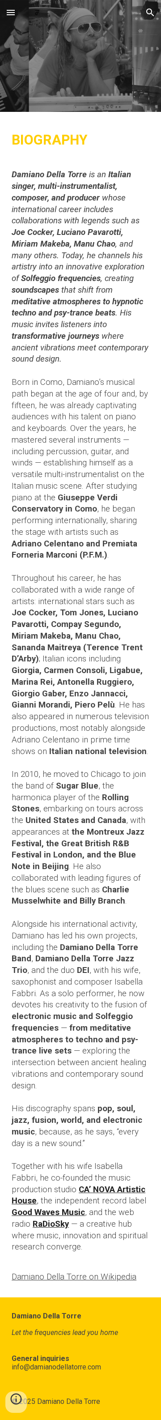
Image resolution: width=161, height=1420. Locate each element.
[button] (10, 12)
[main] (80, 705)
